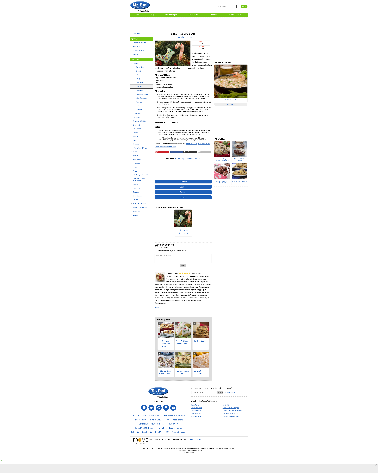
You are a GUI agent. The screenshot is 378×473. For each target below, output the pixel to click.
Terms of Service (156, 420)
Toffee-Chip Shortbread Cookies (187, 159)
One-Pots (136, 163)
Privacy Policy (140, 420)
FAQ (168, 420)
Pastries (139, 102)
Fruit (134, 140)
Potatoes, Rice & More (141, 175)
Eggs (183, 197)
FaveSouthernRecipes (230, 413)
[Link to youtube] (173, 408)
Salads (135, 184)
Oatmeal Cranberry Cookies (166, 344)
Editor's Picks (137, 47)
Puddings (139, 110)
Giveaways (136, 144)
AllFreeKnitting (196, 411)
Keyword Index (157, 424)
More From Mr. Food (151, 415)
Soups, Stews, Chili (139, 204)
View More (231, 104)
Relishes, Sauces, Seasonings (139, 180)
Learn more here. (195, 439)
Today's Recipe (175, 428)
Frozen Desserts (142, 94)
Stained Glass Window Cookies (165, 372)
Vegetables (137, 211)
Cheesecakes (140, 82)
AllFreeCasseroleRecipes (231, 416)
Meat (135, 152)
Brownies (139, 71)
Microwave (137, 159)
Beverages (136, 117)
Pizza (135, 171)
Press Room (177, 420)
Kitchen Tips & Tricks (140, 148)
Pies (137, 106)
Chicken (135, 133)
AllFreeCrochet (196, 408)
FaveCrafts (195, 405)
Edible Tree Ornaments (183, 231)
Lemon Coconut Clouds (200, 372)
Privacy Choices (178, 432)
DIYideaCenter (196, 416)
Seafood (136, 192)
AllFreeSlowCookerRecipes (232, 411)
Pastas (135, 167)
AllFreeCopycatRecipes (231, 408)
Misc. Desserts (141, 98)
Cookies (139, 86)
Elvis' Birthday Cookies (239, 181)
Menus (135, 54)
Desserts (136, 63)
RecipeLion (226, 405)
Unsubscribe (147, 432)
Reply (157, 307)
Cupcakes (139, 90)
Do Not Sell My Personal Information (151, 428)
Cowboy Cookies (200, 341)
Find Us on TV (172, 424)
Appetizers (137, 113)
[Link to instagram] (166, 408)
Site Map (159, 432)
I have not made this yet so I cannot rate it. (171, 251)
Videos (135, 215)
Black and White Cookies (239, 159)
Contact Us (143, 424)
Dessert (183, 192)
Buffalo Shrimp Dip (231, 100)
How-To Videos (138, 50)
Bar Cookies (140, 67)
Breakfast (136, 125)
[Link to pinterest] (159, 408)
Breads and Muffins (139, 121)
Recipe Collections (139, 43)
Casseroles (137, 129)
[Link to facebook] (144, 408)
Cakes (138, 75)
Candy (138, 79)
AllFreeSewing (196, 413)
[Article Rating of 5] (181, 37)
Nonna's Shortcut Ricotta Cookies (183, 342)
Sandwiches (137, 188)
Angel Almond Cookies (183, 372)
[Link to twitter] (151, 408)
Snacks (135, 200)
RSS (167, 432)
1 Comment (189, 37)
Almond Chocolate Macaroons (222, 182)
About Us (135, 415)
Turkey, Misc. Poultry (140, 207)
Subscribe (136, 34)
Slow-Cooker (137, 196)
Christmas (183, 181)
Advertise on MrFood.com (173, 415)
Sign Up (220, 392)
